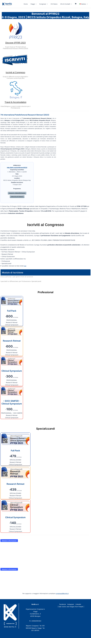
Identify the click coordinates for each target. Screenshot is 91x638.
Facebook (62, 604)
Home (26, 4)
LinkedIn (78, 604)
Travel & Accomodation (15, 102)
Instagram (70, 604)
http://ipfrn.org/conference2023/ (17, 167)
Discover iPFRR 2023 (15, 42)
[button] (36, 4)
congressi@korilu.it (62, 593)
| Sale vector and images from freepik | (71, 606)
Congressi (42, 4)
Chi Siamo (54, 4)
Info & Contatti (65, 4)
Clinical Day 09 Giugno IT (17, 196)
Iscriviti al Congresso (15, 72)
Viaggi (32, 4)
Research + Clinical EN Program (17, 193)
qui (25, 266)
